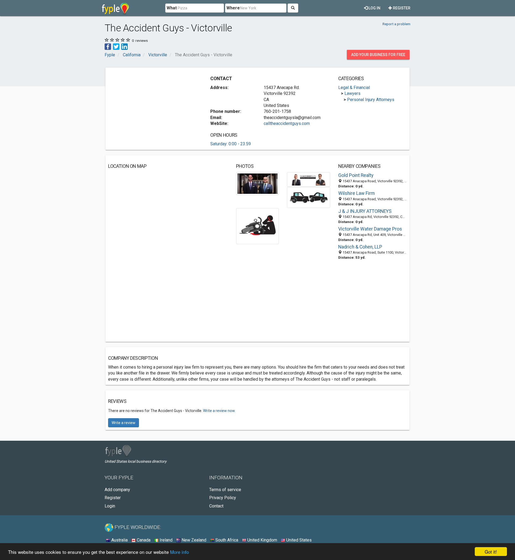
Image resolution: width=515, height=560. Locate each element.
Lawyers (352, 93)
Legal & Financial (354, 87)
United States (298, 540)
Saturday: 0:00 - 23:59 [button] (230, 143)
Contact (216, 506)
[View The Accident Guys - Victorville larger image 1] (257, 183)
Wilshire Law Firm (356, 193)
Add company (117, 489)
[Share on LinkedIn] (124, 46)
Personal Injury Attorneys (370, 99)
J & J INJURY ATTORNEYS (365, 211)
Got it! (491, 551)
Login (110, 506)
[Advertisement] (153, 107)
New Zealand (193, 540)
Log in (374, 8)
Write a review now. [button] (219, 411)
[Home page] (115, 8)
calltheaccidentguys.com (287, 123)
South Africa (226, 540)
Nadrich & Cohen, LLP (360, 247)
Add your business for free (378, 55)
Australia (119, 540)
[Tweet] (116, 46)
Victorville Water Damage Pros (370, 229)
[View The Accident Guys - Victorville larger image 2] (308, 179)
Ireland (165, 540)
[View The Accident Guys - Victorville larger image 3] (308, 197)
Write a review (123, 423)
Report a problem (396, 24)
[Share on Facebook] (108, 46)
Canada (143, 540)
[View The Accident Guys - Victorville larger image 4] (257, 225)
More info (179, 551)
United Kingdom (261, 540)
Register (401, 8)
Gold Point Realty (355, 175)
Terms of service (225, 489)
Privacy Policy (222, 497)
